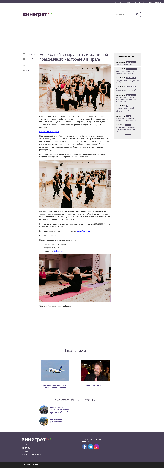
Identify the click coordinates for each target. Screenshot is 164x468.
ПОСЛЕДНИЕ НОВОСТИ (125, 56)
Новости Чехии (31, 61)
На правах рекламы (32, 66)
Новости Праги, (31, 59)
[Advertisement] (82, 33)
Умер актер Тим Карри (95, 385)
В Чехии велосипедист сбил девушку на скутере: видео (125, 72)
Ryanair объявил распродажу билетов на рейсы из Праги (55, 386)
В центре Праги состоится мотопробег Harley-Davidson (126, 119)
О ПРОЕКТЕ (118, 2)
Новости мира (130, 62)
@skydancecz (59, 251)
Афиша (128, 116)
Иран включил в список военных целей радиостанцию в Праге (127, 81)
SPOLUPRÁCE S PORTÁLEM (152, 2)
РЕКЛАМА (137, 2)
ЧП (127, 105)
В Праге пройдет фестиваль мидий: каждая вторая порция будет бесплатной (126, 129)
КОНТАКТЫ (128, 2)
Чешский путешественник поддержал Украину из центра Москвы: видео (126, 99)
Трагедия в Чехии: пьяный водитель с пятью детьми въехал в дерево (127, 110)
